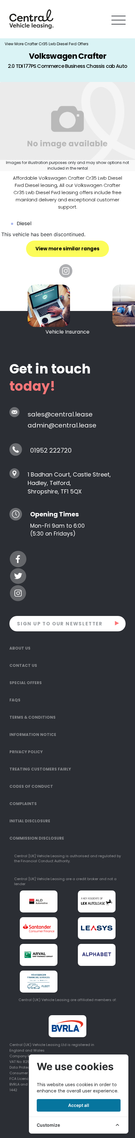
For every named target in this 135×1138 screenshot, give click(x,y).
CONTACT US (23, 665)
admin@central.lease (62, 425)
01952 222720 (51, 450)
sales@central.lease (60, 414)
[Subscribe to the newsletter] (117, 623)
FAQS (14, 700)
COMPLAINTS (23, 803)
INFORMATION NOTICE (32, 734)
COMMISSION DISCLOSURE (36, 838)
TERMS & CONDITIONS (32, 717)
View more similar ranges (67, 248)
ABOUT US (19, 648)
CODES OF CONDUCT (31, 786)
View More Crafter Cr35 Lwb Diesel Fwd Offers (47, 43)
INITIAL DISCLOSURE (29, 821)
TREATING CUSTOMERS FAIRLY (40, 769)
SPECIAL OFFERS (25, 682)
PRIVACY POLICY (26, 751)
